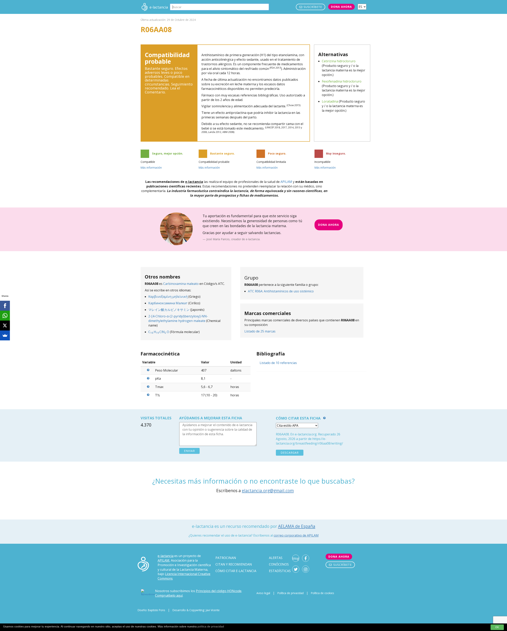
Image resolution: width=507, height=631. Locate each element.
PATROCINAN (225, 558)
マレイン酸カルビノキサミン (169, 309)
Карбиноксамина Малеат (168, 303)
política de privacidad (210, 626)
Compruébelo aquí (169, 595)
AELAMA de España (296, 526)
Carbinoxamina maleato (181, 283)
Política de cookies (322, 593)
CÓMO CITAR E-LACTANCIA (235, 571)
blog (295, 558)
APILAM (286, 182)
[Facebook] (5, 306)
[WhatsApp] (5, 316)
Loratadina (330, 101)
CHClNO (158, 332)
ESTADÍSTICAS (280, 571)
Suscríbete (312, 7)
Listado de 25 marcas (259, 331)
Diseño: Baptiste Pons (151, 610)
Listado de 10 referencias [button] (278, 363)
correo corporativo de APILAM (296, 535)
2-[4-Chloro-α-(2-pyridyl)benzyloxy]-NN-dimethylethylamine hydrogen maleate (178, 318)
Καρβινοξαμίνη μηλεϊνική (168, 296)
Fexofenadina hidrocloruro (341, 81)
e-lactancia (165, 556)
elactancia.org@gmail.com (268, 490)
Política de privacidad (290, 593)
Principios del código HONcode (218, 591)
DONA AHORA (328, 225)
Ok (497, 627)
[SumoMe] (5, 335)
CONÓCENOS (279, 564)
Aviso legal (263, 593)
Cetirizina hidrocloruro (338, 61)
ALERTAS (275, 558)
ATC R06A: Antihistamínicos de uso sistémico (281, 291)
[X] (5, 325)
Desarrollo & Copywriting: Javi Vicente (196, 610)
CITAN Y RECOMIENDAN (233, 564)
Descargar (290, 452)
